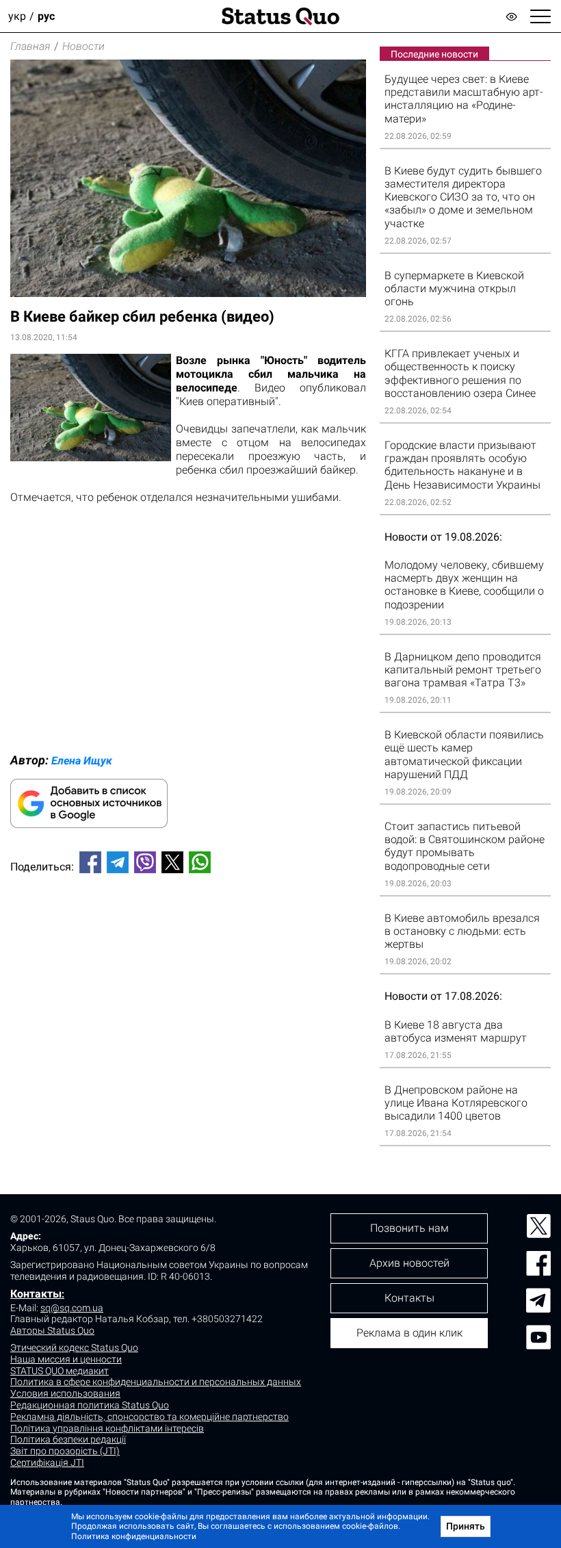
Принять (465, 1526)
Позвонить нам (409, 1228)
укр (17, 16)
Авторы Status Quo (52, 1330)
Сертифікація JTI (47, 1462)
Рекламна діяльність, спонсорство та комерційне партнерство (149, 1416)
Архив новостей (409, 1262)
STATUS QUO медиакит (59, 1370)
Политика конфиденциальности (133, 1536)
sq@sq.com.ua (71, 1307)
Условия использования (65, 1393)
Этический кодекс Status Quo (74, 1347)
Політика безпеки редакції (68, 1439)
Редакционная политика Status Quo (89, 1404)
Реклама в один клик (409, 1332)
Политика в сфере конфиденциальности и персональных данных (155, 1381)
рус (46, 16)
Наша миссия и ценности (66, 1359)
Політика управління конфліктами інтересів (107, 1428)
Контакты (36, 1293)
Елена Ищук (81, 760)
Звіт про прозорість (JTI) (65, 1450)
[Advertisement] (188, 929)
